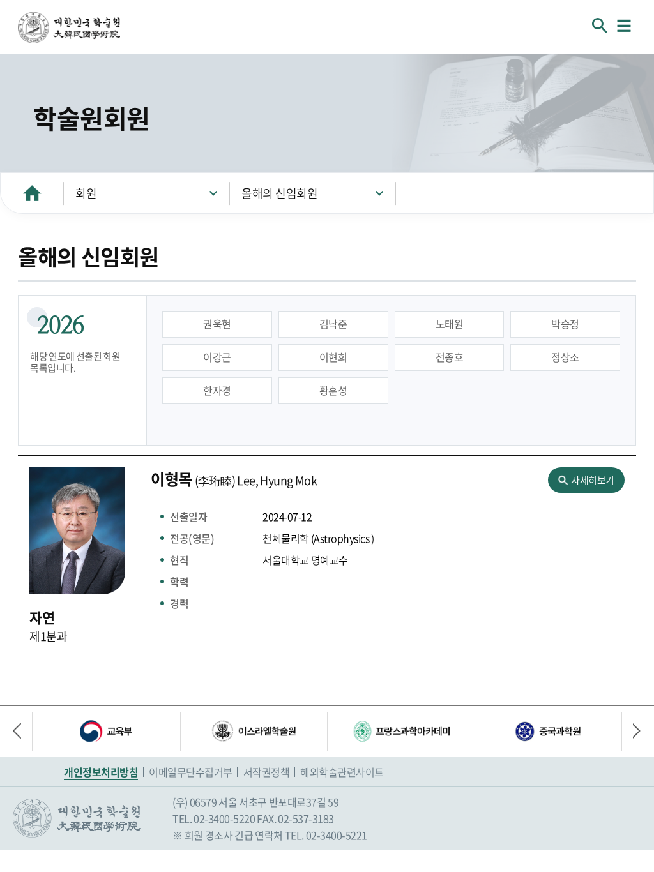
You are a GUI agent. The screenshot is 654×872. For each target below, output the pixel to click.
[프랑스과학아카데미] (401, 731)
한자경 (217, 390)
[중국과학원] (548, 731)
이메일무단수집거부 (190, 772)
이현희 (333, 357)
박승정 (565, 323)
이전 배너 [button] (22, 731)
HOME (32, 193)
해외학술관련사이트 (342, 772)
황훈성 (333, 390)
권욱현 (217, 323)
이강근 (217, 357)
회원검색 (600, 25)
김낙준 (333, 323)
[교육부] (106, 731)
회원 (85, 193)
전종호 (450, 357)
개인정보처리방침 (101, 772)
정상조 (565, 357)
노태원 (450, 323)
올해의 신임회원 (279, 193)
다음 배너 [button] (631, 731)
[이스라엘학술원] (254, 731)
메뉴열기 (624, 25)
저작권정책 (266, 772)
